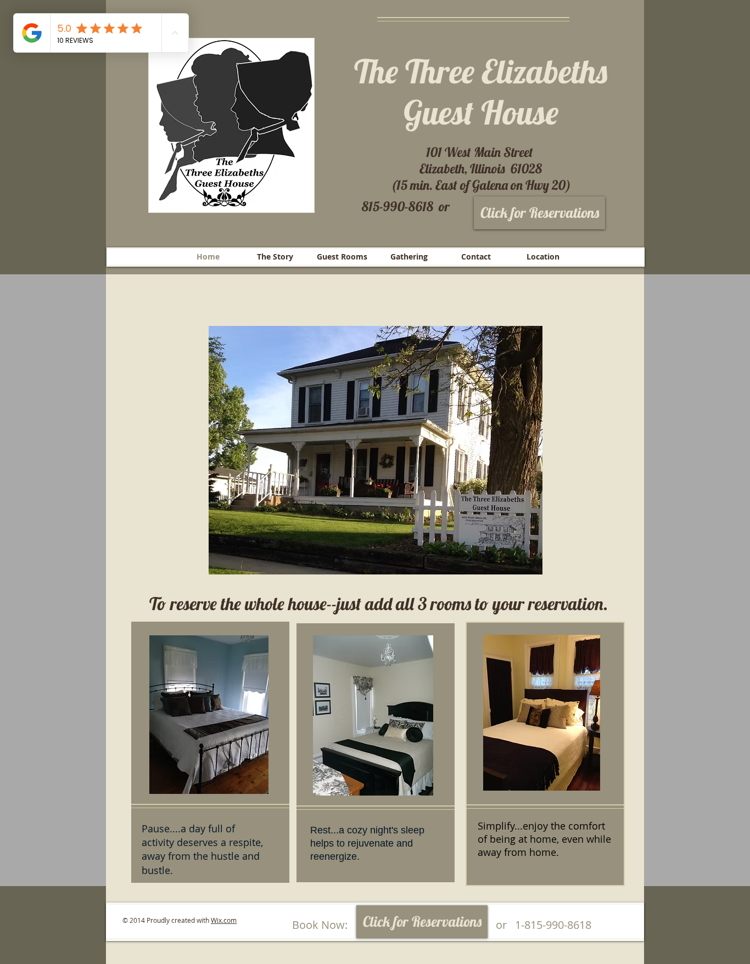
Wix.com (224, 920)
